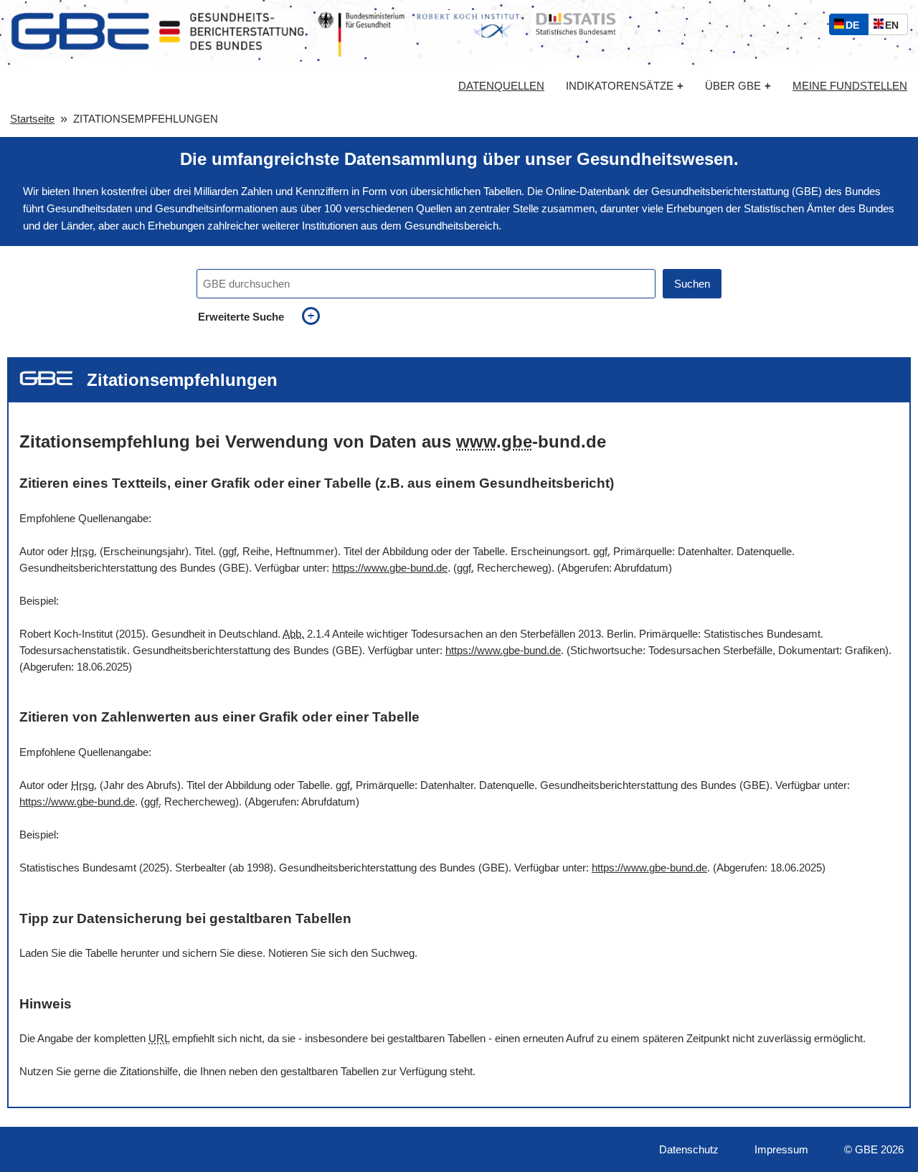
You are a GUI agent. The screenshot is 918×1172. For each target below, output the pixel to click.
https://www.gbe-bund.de (390, 568)
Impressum (781, 1149)
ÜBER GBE (738, 86)
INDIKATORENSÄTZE (624, 86)
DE (856, 27)
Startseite (32, 119)
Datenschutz (689, 1149)
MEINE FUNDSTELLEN (849, 86)
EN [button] (895, 27)
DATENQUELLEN (501, 86)
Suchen (692, 284)
